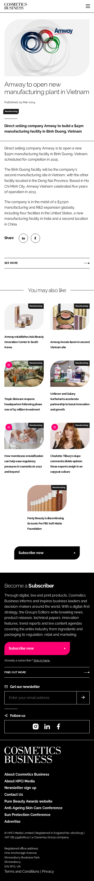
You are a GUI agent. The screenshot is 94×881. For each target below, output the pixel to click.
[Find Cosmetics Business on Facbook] (58, 728)
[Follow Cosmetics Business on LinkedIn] (47, 728)
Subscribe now (31, 553)
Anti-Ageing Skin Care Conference (33, 808)
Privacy (48, 871)
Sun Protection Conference (27, 815)
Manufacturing (11, 111)
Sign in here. (42, 660)
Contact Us (13, 794)
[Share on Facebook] (35, 238)
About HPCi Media (19, 781)
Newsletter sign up (20, 788)
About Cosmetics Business (26, 774)
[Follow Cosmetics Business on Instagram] (35, 728)
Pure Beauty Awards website (28, 801)
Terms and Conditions (21, 871)
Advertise (12, 821)
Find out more (15, 672)
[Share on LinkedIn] (23, 238)
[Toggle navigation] (88, 6)
